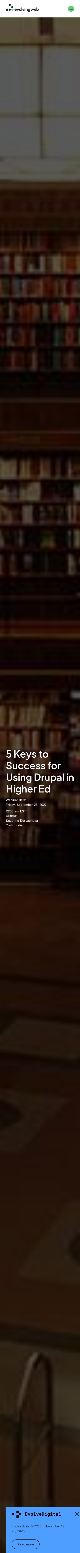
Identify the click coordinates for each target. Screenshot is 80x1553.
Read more (25, 1544)
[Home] (22, 8)
